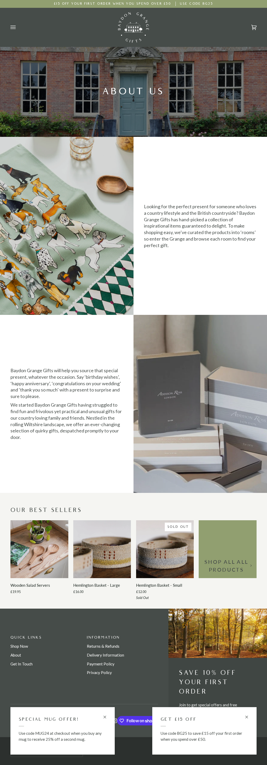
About (15, 655)
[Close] (249, 715)
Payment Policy (100, 664)
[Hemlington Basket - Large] (102, 549)
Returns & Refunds (103, 646)
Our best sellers (46, 510)
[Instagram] (114, 720)
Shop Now (19, 646)
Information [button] (103, 637)
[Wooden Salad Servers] (39, 549)
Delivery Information (105, 655)
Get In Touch (21, 664)
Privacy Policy (99, 672)
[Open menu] (18, 27)
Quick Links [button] (26, 637)
